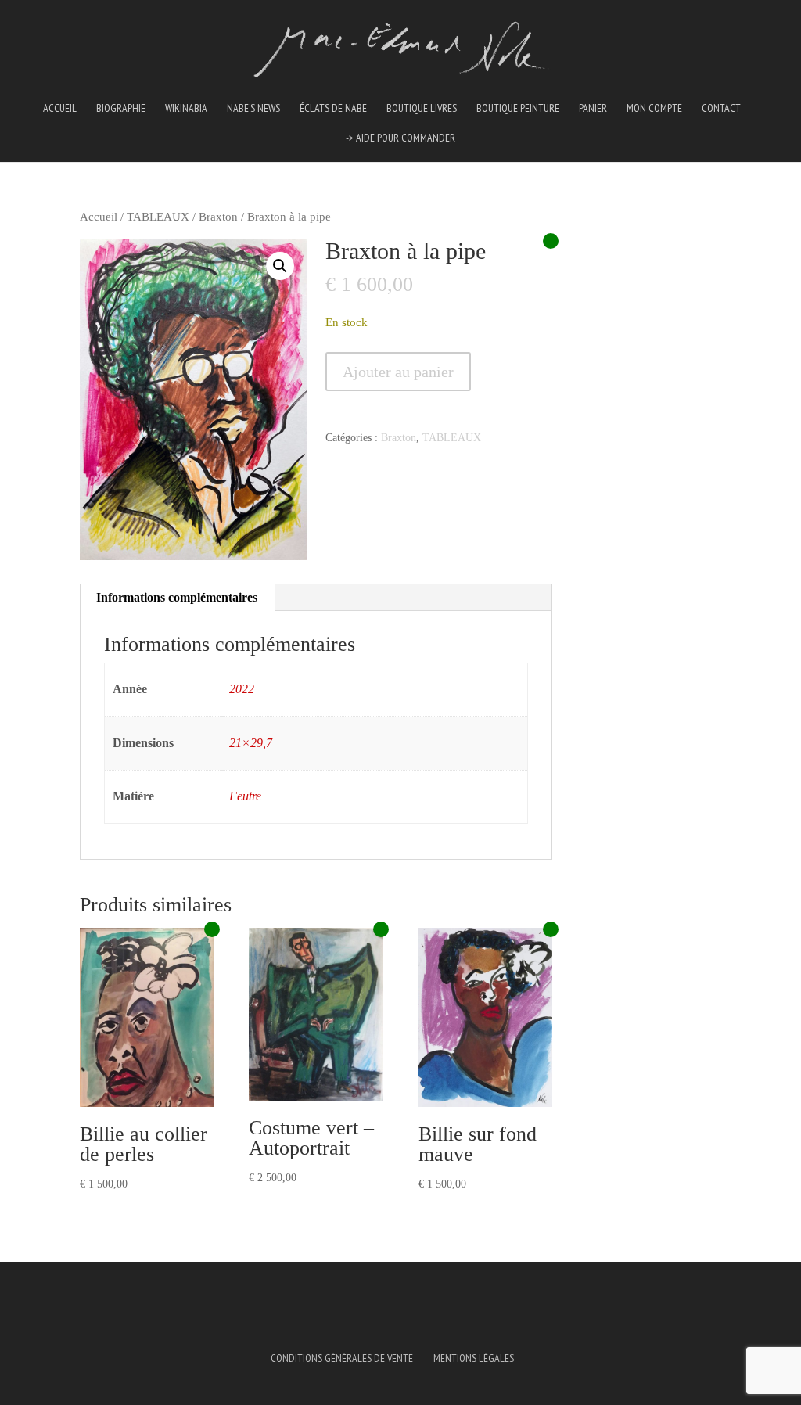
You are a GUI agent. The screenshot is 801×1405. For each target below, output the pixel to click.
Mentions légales (473, 1358)
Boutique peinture (517, 108)
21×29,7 (250, 742)
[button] (280, 266)
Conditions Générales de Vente (342, 1358)
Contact (721, 108)
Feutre (245, 796)
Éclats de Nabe (333, 108)
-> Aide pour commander (400, 138)
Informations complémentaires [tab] (176, 597)
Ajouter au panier (398, 371)
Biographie (120, 108)
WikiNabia (186, 108)
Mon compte (654, 108)
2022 (241, 688)
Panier (593, 108)
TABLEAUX (158, 216)
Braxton (218, 216)
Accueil (60, 108)
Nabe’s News (253, 108)
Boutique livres (421, 108)
